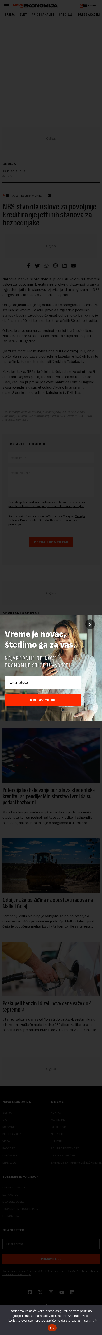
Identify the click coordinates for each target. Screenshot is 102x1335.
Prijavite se (43, 700)
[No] (96, 1320)
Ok (52, 1328)
